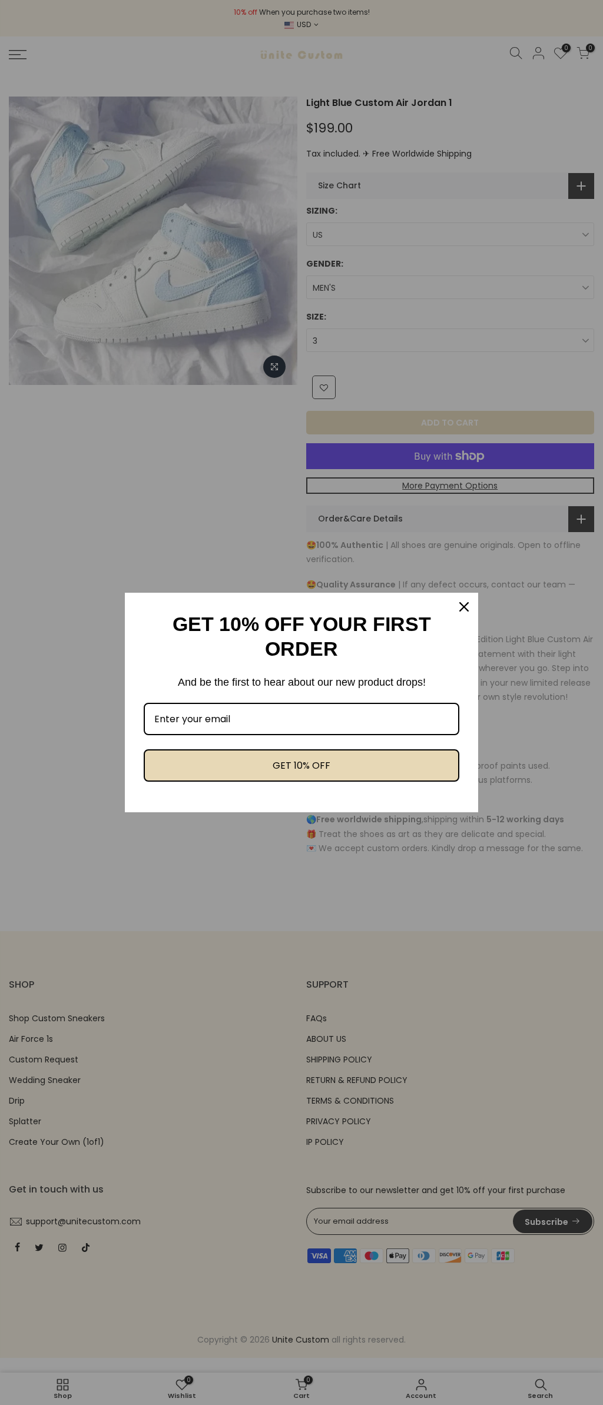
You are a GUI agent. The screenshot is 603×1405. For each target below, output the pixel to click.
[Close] (464, 607)
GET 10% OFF (301, 765)
